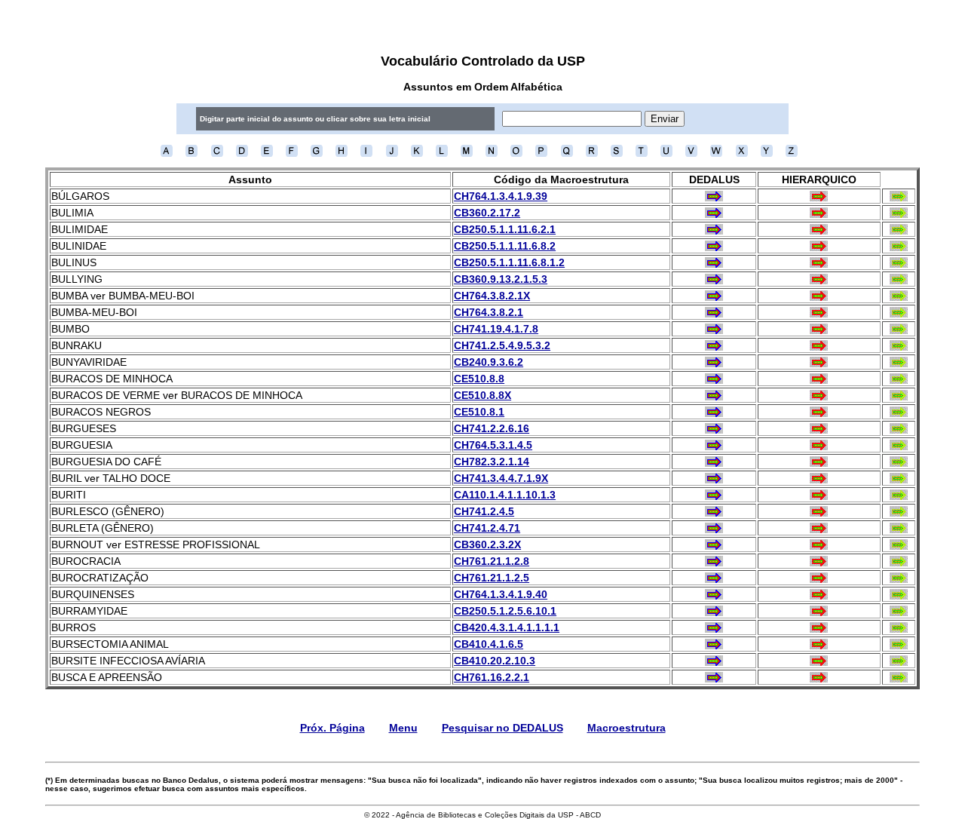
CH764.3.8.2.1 (488, 312)
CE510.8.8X (482, 395)
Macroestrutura (626, 728)
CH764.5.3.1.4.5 (493, 445)
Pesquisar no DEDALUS (502, 728)
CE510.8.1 (479, 412)
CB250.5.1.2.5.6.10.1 (505, 611)
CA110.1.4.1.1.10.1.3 (505, 495)
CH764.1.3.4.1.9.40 (500, 594)
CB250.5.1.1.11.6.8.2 (505, 246)
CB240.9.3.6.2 (488, 362)
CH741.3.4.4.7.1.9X (501, 478)
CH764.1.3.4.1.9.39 (500, 196)
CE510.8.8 (479, 379)
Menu (403, 728)
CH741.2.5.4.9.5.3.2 (502, 345)
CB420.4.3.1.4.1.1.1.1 (506, 627)
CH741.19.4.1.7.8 (496, 329)
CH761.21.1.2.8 (491, 561)
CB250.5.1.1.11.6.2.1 (505, 229)
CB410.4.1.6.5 (488, 644)
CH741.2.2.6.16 (491, 428)
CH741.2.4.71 (487, 528)
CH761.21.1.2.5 (491, 578)
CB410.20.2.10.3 (494, 661)
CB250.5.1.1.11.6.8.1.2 (509, 262)
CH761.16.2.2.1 (491, 677)
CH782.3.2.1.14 (491, 462)
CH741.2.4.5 (484, 511)
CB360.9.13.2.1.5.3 (500, 279)
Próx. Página (332, 728)
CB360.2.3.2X (487, 544)
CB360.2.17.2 (487, 213)
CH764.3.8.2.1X (492, 296)
